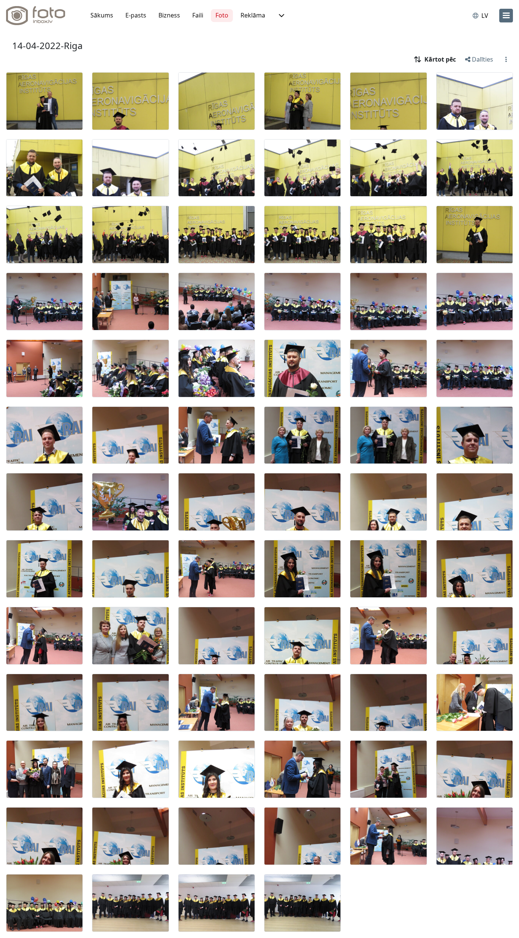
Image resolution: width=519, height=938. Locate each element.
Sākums (101, 15)
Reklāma (253, 15)
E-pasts (135, 15)
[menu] (506, 15)
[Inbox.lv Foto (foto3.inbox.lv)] (40, 15)
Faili (197, 15)
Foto (221, 15)
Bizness (169, 15)
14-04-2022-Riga (47, 45)
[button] (281, 15)
